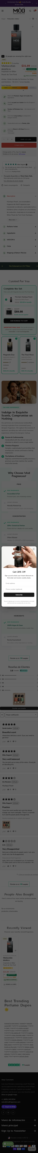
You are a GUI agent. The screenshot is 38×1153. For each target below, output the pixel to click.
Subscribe (19, 595)
